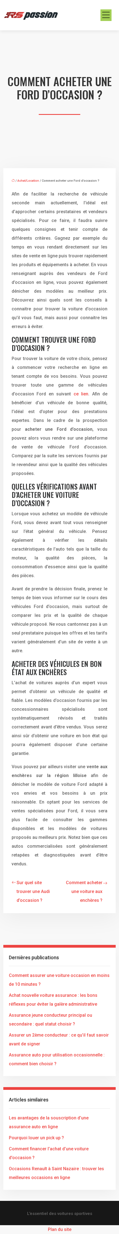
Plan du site (59, 1229)
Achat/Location (28, 181)
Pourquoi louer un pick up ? (36, 1137)
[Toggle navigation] (106, 15)
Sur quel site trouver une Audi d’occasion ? (33, 891)
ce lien (81, 394)
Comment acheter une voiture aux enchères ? (84, 891)
